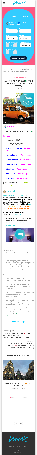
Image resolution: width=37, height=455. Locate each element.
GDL (12, 69)
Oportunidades (21, 77)
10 (26, 397)
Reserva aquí (26, 155)
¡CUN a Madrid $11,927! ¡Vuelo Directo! (18, 384)
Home (5, 69)
